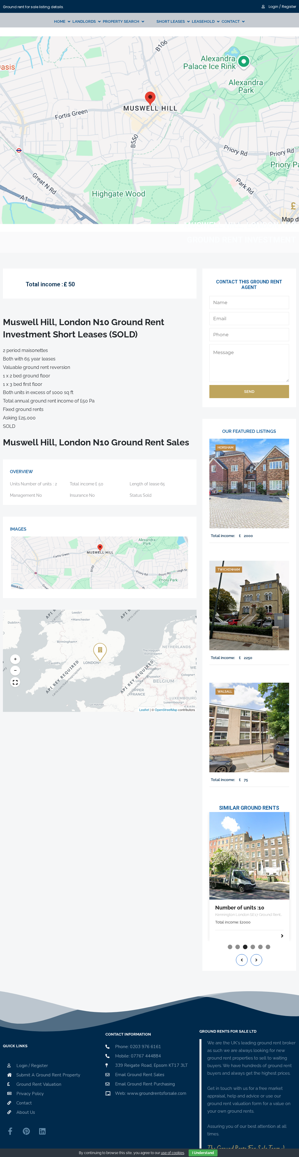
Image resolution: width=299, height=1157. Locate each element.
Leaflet (144, 709)
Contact (231, 21)
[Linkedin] (42, 1131)
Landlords (84, 21)
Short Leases (171, 21)
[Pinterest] (26, 1131)
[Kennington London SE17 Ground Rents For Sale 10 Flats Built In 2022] (249, 856)
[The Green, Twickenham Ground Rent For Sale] (249, 605)
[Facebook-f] (10, 1131)
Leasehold (203, 21)
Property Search (121, 21)
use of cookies (172, 1153)
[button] (99, 648)
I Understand (203, 1153)
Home (59, 21)
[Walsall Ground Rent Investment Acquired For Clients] (249, 727)
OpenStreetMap (166, 709)
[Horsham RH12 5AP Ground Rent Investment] (249, 483)
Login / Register (282, 6)
